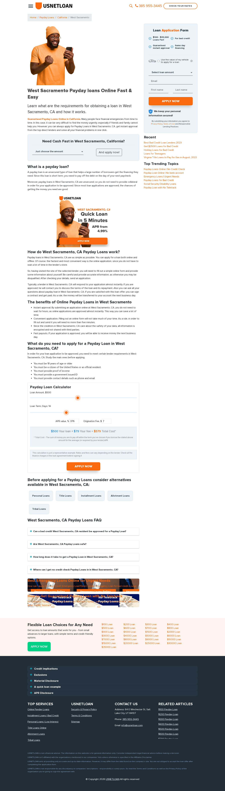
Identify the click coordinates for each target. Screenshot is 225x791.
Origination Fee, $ (92, 421)
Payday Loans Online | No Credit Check (164, 169)
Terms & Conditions (81, 715)
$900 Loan (107, 631)
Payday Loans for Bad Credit (159, 180)
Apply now (83, 466)
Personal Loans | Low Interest (43, 721)
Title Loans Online (37, 727)
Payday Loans (47, 17)
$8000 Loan (130, 639)
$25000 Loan (152, 643)
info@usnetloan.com (132, 725)
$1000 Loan (130, 631)
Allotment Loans (120, 495)
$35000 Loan (109, 647)
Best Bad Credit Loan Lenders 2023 (163, 142)
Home (33, 17)
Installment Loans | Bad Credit (43, 715)
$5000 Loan (151, 635)
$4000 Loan (130, 635)
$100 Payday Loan (168, 709)
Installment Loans (91, 495)
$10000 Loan (174, 639)
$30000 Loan (174, 643)
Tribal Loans (39, 509)
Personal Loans (41, 495)
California (62, 17)
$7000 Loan (108, 639)
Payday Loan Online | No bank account (164, 172)
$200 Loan (129, 624)
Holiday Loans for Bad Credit (159, 150)
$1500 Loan (151, 631)
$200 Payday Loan (168, 714)
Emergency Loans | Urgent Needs (161, 176)
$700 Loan (151, 628)
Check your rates (180, 6)
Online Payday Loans (38, 709)
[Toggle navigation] (31, 6)
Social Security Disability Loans (160, 183)
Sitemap (75, 721)
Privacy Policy (156, 124)
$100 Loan (107, 624)
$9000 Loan (151, 639)
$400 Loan (173, 624)
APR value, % (62, 421)
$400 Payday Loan (168, 724)
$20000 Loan (131, 643)
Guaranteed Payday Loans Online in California (54, 119)
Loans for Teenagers (155, 153)
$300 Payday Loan (168, 719)
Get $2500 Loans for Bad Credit (161, 146)
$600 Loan (129, 628)
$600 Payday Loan (168, 734)
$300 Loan (151, 624)
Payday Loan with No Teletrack (160, 187)
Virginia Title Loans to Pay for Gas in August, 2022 (170, 157)
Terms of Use (169, 124)
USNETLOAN (112, 779)
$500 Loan (107, 628)
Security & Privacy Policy (84, 709)
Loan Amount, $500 (40, 392)
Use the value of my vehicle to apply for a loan (175, 61)
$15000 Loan (109, 643)
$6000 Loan (173, 635)
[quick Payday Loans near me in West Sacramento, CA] (83, 220)
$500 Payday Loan (168, 729)
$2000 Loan (173, 631)
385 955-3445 (130, 719)
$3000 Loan (108, 635)
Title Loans (65, 495)
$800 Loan (173, 628)
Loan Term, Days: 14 (40, 406)
